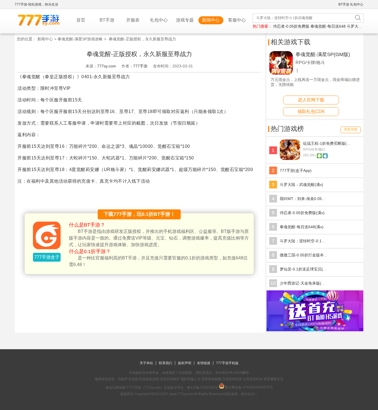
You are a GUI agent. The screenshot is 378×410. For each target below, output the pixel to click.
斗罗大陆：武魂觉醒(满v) (301, 184)
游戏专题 (185, 20)
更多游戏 (350, 129)
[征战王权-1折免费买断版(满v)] (290, 158)
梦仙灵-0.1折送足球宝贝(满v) (305, 269)
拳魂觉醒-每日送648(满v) (301, 227)
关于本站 (146, 363)
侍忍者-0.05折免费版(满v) (302, 213)
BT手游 (343, 4)
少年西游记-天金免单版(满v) (304, 283)
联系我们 (165, 363)
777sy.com (106, 66)
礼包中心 (356, 4)
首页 (80, 20)
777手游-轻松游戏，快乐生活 (36, 4)
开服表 (132, 20)
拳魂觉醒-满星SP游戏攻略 (80, 39)
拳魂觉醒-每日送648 (328, 26)
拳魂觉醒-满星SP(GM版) (323, 54)
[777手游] (314, 330)
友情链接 (203, 363)
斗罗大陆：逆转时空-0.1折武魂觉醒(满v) (314, 241)
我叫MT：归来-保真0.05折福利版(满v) (313, 198)
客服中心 (237, 20)
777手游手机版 (227, 363)
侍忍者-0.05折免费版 (291, 26)
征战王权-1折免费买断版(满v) (328, 143)
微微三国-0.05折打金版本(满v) (306, 255)
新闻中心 (211, 20)
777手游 (140, 66)
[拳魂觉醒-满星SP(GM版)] (281, 73)
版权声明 (184, 363)
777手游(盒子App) (296, 170)
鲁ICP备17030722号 (202, 388)
